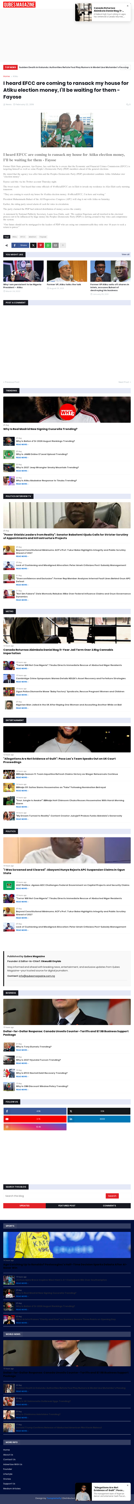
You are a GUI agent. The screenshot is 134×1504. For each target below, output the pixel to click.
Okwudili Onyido (51, 961)
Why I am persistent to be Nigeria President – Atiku (22, 286)
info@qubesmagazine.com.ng (37, 976)
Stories (7, 1478)
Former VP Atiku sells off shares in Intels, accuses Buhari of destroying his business (109, 287)
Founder (7, 1469)
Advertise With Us (12, 1464)
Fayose (43, 236)
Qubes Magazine (34, 956)
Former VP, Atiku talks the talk (64, 284)
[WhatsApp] (48, 245)
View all (125, 254)
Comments (109, 1205)
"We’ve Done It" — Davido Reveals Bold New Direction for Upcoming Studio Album (65, 67)
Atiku (15, 76)
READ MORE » (22, 444)
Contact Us (9, 1459)
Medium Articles (12, 1488)
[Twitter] (33, 245)
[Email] (55, 245)
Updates (24, 1205)
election (32, 236)
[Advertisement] (67, 35)
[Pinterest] (40, 245)
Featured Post (66, 1205)
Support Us (9, 1483)
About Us (8, 1454)
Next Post (124, 382)
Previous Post (12, 382)
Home (6, 76)
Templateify (54, 1498)
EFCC (22, 236)
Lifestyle (7, 1474)
